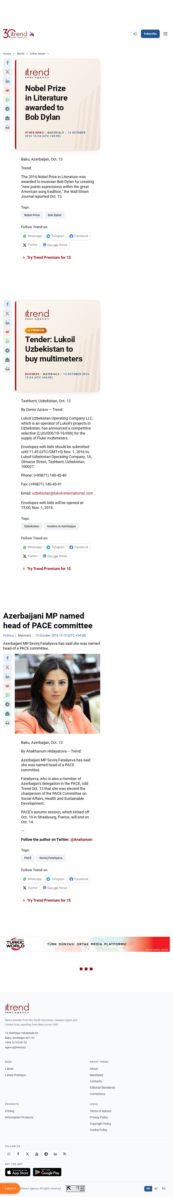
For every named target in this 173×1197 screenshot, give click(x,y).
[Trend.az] (18, 33)
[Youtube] (37, 1154)
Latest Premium (15, 1075)
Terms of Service (100, 1111)
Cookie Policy (98, 1130)
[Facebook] (18, 1154)
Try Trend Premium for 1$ (48, 257)
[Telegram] (46, 1154)
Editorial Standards (102, 1087)
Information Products (19, 1117)
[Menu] (165, 34)
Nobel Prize (32, 215)
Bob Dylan (54, 215)
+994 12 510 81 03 (16, 1042)
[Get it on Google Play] (47, 1172)
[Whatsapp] (9, 1154)
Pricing (9, 1111)
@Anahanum (81, 839)
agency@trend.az (15, 1047)
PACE (27, 858)
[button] (7, 63)
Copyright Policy (100, 1123)
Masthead (96, 1075)
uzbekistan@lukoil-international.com (62, 493)
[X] (27, 1154)
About (94, 1068)
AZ (156, 1188)
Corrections (97, 1094)
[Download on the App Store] (17, 1172)
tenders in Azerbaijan (61, 526)
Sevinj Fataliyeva (50, 858)
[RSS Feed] (64, 1154)
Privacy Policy (99, 1117)
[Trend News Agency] (17, 1008)
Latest (9, 1068)
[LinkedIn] (55, 1154)
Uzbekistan (31, 526)
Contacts (96, 1081)
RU (164, 1188)
